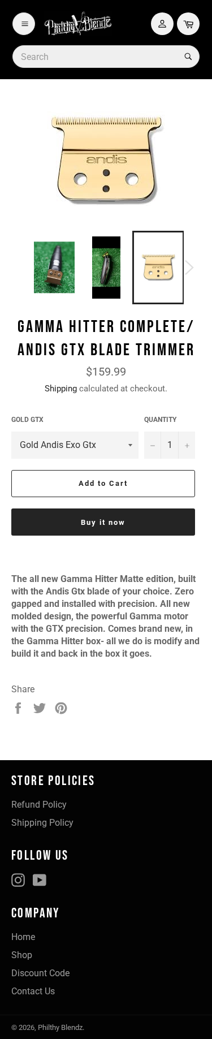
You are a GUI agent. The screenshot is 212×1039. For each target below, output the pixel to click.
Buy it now (103, 522)
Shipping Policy (42, 822)
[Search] (187, 56)
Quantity (160, 420)
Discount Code (40, 973)
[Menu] (23, 23)
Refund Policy (39, 804)
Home (23, 937)
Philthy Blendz (60, 1027)
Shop (21, 955)
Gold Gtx (27, 420)
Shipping (61, 388)
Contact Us (33, 991)
